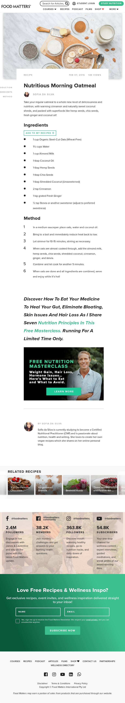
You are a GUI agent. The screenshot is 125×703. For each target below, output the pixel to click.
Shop (98, 9)
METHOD (7, 97)
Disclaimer (42, 683)
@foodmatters (19, 519)
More (112, 9)
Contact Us (89, 661)
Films (89, 9)
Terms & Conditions (60, 683)
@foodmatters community (51, 518)
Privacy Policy (81, 683)
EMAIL (71, 611)
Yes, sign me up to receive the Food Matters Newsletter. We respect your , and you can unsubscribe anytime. (65, 621)
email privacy (91, 620)
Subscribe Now (62, 630)
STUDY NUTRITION (111, 3)
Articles (53, 661)
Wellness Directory (62, 665)
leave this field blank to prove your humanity (13, 577)
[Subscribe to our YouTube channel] (62, 674)
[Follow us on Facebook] (46, 674)
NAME (22, 611)
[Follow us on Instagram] (54, 674)
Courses (48, 9)
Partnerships (107, 661)
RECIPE (28, 75)
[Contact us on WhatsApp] (79, 674)
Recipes (64, 9)
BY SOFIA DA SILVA (50, 423)
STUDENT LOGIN (85, 3)
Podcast (77, 9)
